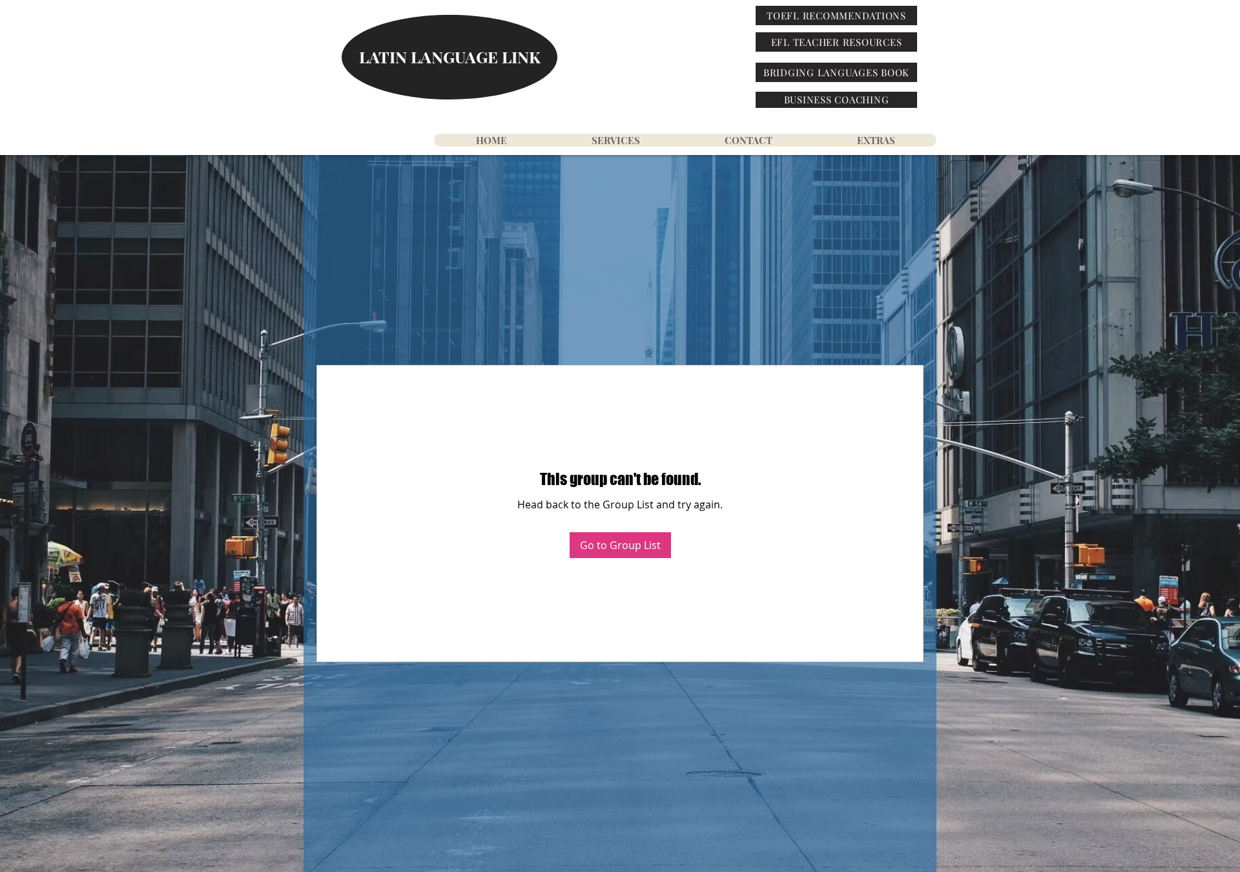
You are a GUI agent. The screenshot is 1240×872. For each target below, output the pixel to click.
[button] (875, 140)
